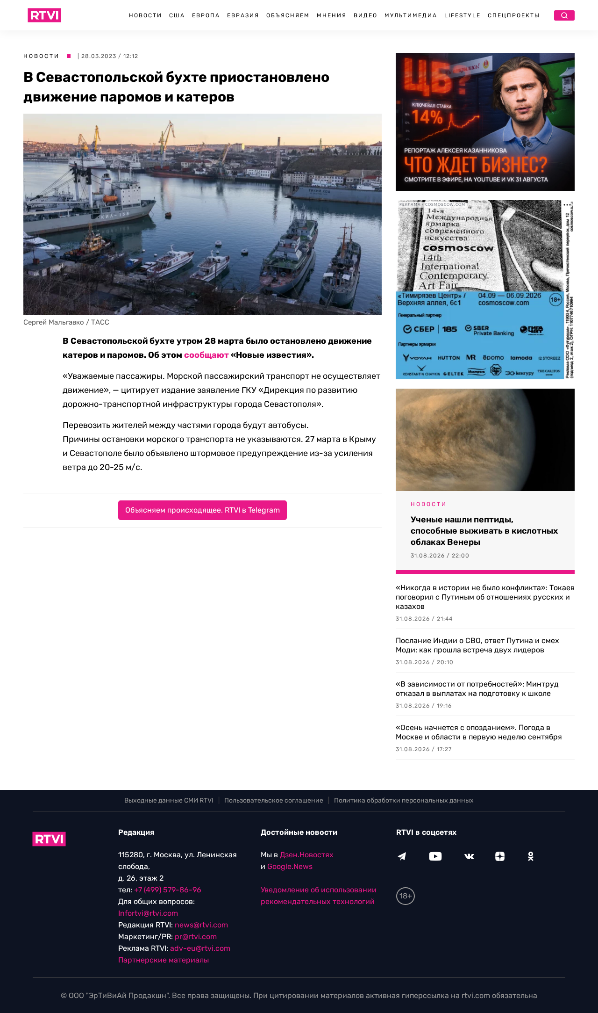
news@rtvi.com (201, 924)
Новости (145, 15)
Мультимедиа (410, 15)
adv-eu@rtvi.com (200, 948)
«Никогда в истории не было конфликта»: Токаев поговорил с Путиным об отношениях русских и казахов (485, 597)
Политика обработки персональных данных (404, 800)
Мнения (332, 15)
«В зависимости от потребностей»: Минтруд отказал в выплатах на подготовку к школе (477, 689)
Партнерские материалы (163, 959)
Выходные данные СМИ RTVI (169, 800)
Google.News (290, 866)
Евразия (243, 15)
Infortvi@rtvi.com (148, 913)
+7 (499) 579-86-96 (167, 889)
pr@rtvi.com (196, 936)
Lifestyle (462, 15)
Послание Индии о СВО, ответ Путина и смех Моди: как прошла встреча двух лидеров (477, 645)
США (177, 15)
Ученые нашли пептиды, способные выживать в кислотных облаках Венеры (484, 530)
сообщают (206, 355)
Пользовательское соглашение (273, 800)
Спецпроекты (514, 15)
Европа (206, 15)
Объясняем (288, 15)
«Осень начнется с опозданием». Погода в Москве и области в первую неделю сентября (479, 732)
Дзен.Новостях (307, 854)
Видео (365, 15)
